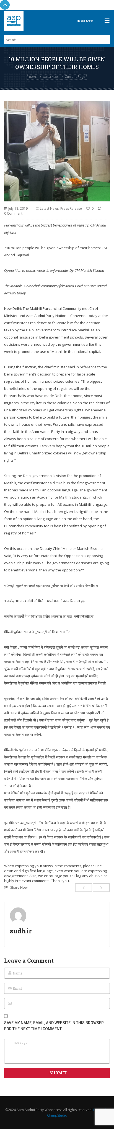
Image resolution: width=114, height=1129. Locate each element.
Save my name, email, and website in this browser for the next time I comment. (54, 1026)
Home (33, 77)
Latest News (50, 77)
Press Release (71, 208)
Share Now (19, 887)
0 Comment (13, 213)
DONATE (84, 20)
